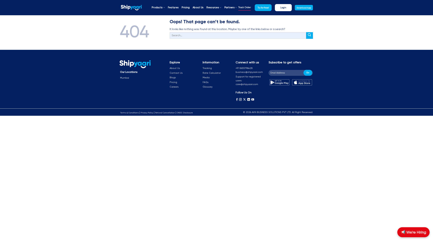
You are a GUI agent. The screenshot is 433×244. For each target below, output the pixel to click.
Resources (213, 7)
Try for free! (263, 7)
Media (206, 77)
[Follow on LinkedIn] (248, 99)
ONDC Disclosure (185, 112)
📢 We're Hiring (413, 232)
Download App (304, 8)
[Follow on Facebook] (237, 99)
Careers (174, 86)
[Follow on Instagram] (240, 99)
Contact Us (176, 73)
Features (173, 7)
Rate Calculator (212, 73)
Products (157, 7)
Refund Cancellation (165, 112)
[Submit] (309, 35)
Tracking (207, 68)
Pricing (186, 7)
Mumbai (124, 77)
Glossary (207, 86)
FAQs (206, 82)
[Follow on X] (244, 99)
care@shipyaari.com (247, 84)
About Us (198, 7)
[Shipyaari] (131, 7)
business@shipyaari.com (249, 72)
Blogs (173, 77)
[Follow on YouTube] (252, 99)
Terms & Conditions (129, 112)
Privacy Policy (147, 112)
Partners (229, 7)
